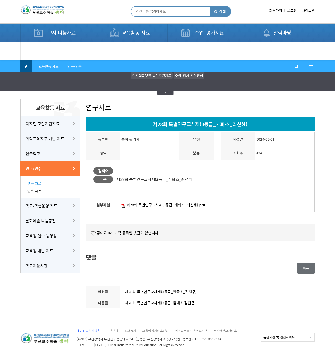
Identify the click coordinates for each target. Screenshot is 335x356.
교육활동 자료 (136, 32)
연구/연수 (34, 168)
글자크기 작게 (303, 66)
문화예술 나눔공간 (41, 221)
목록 (306, 268)
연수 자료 (34, 190)
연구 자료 (34, 183)
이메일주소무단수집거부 (191, 330)
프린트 (311, 66)
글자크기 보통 (296, 66)
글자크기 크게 (289, 66)
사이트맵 (308, 10)
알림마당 (282, 32)
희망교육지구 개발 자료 (45, 138)
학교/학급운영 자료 (41, 206)
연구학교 (33, 153)
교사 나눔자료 (62, 32)
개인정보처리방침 (88, 330)
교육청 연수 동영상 (41, 236)
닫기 (165, 93)
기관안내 (112, 330)
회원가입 (275, 10)
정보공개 (130, 330)
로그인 (292, 10)
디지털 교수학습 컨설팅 (44, 45)
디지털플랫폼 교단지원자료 (151, 75)
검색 (222, 11)
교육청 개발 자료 (39, 251)
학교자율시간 (37, 265)
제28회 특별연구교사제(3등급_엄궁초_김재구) (161, 291)
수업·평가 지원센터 (189, 75)
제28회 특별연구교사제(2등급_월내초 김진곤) (160, 302)
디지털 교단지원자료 (43, 124)
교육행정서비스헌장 (155, 330)
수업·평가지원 (209, 32)
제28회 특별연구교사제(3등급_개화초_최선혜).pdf (165, 204)
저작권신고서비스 (225, 330)
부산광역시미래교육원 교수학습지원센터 (50, 12)
